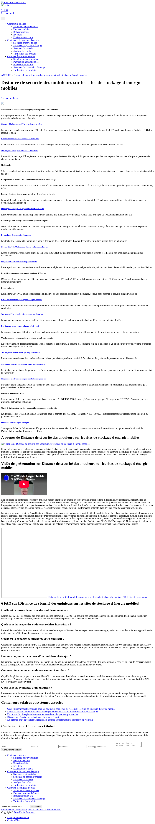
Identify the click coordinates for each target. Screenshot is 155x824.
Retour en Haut (53, 809)
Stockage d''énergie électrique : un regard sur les (22, 314)
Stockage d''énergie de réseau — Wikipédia (19, 150)
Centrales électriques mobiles (21, 56)
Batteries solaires (21, 32)
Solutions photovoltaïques (25, 26)
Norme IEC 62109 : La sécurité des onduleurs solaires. (24, 247)
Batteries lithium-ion (23, 64)
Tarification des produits (24, 53)
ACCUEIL (6, 75)
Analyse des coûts (22, 51)
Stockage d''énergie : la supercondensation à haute (22, 208)
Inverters (17, 34)
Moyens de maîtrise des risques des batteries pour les (23, 379)
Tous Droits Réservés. (24, 812)
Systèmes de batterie (23, 48)
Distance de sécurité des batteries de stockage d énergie (33, 717)
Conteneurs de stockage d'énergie (23, 40)
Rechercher (36, 807)
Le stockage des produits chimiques (16, 235)
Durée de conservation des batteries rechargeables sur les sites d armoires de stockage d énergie (52, 711)
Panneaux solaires (21, 29)
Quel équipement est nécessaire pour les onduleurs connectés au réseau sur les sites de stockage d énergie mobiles (61, 709)
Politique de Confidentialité (14, 809)
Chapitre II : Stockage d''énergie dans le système (22, 124)
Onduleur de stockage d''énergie (15, 422)
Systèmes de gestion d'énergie (27, 45)
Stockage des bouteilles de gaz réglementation (20, 352)
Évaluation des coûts (23, 37)
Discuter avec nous (138, 597)
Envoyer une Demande (18, 817)
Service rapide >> (9, 98)
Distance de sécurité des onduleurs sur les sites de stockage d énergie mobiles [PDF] (88, 597)
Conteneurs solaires (16, 23)
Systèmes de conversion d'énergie (29, 67)
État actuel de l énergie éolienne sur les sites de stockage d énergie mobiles (42, 714)
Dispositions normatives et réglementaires (19, 261)
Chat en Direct (14, 820)
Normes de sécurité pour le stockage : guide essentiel (23, 364)
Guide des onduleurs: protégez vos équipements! (21, 300)
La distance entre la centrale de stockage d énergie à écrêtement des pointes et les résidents (50, 719)
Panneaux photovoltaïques (25, 62)
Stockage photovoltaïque (25, 43)
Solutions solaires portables (26, 59)
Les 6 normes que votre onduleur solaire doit (20, 326)
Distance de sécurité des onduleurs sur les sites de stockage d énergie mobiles (50, 75)
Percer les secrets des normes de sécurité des (20, 139)
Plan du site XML (36, 809)
